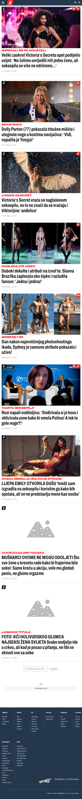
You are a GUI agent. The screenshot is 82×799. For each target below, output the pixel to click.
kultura (64, 712)
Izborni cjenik (20, 753)
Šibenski (4, 778)
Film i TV (63, 719)
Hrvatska (4, 717)
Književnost (64, 721)
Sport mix (19, 729)
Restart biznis (49, 717)
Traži (53, 669)
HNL (18, 717)
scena (78, 712)
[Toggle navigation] (3, 2)
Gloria (3, 765)
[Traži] (79, 2)
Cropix (4, 780)
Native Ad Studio (6, 782)
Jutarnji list (5, 746)
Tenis (18, 724)
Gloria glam (5, 768)
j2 (32, 712)
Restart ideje (49, 719)
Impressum (20, 746)
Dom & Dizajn (6, 761)
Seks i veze (34, 724)
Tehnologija (34, 717)
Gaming (33, 731)
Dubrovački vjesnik (7, 770)
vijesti (4, 712)
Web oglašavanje (21, 756)
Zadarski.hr (5, 775)
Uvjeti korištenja (21, 748)
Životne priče (35, 729)
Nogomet (19, 719)
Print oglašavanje (21, 758)
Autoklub (4, 758)
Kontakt (19, 761)
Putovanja (34, 726)
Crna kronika (5, 721)
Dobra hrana (5, 763)
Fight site (19, 726)
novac (49, 712)
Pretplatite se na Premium (67, 779)
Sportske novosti (6, 753)
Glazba (63, 724)
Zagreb (4, 724)
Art (61, 717)
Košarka (19, 721)
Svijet (3, 719)
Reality (77, 726)
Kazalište (63, 726)
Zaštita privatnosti (22, 751)
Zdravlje (33, 721)
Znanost (33, 719)
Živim (3, 773)
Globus (4, 756)
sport (19, 712)
